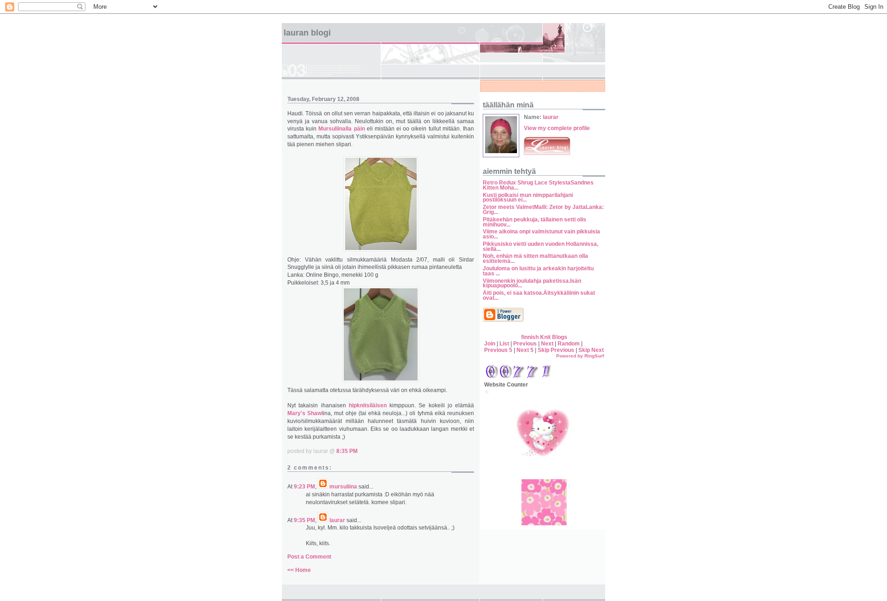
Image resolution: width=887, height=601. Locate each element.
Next (547, 343)
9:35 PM (304, 520)
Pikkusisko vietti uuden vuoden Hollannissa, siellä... (540, 246)
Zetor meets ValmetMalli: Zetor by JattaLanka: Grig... (543, 209)
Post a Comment (309, 556)
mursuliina (343, 486)
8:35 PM (347, 451)
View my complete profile (557, 128)
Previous (525, 343)
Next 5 (525, 350)
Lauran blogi (307, 32)
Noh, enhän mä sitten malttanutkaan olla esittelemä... (535, 258)
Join (489, 343)
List (504, 343)
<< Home (299, 570)
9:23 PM (304, 486)
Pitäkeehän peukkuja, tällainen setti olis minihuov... (534, 222)
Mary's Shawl (305, 413)
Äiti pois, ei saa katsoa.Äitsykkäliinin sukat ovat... (539, 295)
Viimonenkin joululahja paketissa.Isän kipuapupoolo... (532, 283)
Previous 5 (498, 350)
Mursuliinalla (335, 128)
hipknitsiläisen (368, 405)
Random (569, 343)
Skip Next (591, 350)
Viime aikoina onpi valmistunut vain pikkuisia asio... (541, 234)
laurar (337, 520)
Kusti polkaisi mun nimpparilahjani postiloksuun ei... (528, 197)
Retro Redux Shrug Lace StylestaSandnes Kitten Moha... (538, 185)
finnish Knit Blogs (544, 337)
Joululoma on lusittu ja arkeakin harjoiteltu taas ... (538, 271)
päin (359, 128)
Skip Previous (556, 350)
